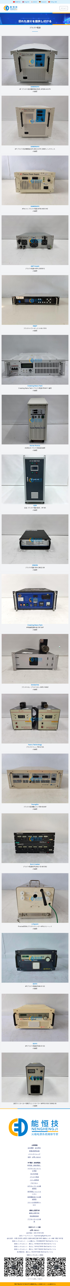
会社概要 (31, 1148)
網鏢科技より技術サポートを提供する (43, 1284)
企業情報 (35, 1145)
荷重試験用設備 (34, 1151)
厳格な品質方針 (34, 1210)
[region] (35, 18)
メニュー (64, 8)
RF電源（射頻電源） (35, 1163)
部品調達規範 (34, 1216)
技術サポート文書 (35, 1227)
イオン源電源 (34, 1180)
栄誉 (29, 1157)
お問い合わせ (36, 1157)
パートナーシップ (34, 1154)
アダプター (34, 1183)
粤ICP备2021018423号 (22, 1284)
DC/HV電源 (34, 1174)
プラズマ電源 (34, 1177)
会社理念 (38, 1148)
